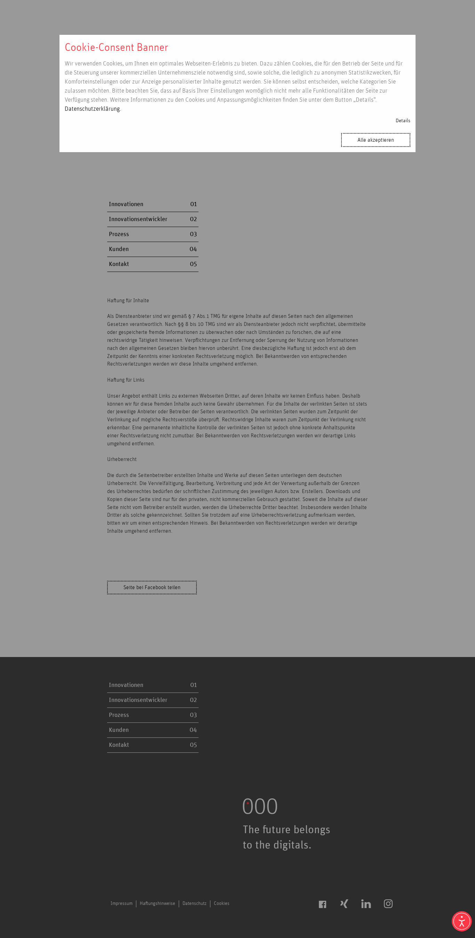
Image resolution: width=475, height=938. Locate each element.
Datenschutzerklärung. (93, 109)
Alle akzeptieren (375, 140)
